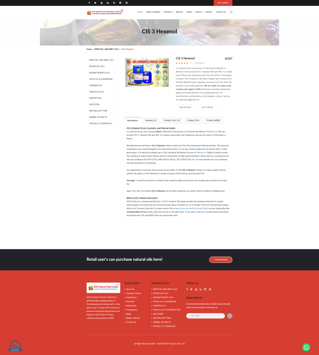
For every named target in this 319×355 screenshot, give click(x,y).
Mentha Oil (213, 131)
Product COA (193, 120)
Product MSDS (213, 120)
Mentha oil (201, 152)
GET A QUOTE (223, 3)
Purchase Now (220, 260)
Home (140, 12)
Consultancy (131, 310)
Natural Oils (131, 305)
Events (199, 12)
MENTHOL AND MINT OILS (106, 49)
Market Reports (133, 318)
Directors (130, 301)
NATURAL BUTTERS (98, 111)
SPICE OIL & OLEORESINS (101, 79)
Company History (133, 293)
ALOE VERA (94, 104)
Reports (179, 12)
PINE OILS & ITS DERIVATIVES (96, 95)
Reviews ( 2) (151, 120)
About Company (153, 12)
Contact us (221, 12)
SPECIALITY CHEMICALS (100, 123)
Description (132, 120)
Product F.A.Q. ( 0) (172, 120)
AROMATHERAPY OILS (99, 73)
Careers (208, 12)
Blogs (189, 12)
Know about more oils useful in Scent (186, 208)
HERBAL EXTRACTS (98, 117)
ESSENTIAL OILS (97, 66)
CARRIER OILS (95, 85)
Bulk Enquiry (185, 107)
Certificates (131, 297)
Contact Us (131, 322)
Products (168, 12)
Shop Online (207, 107)
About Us (130, 289)
